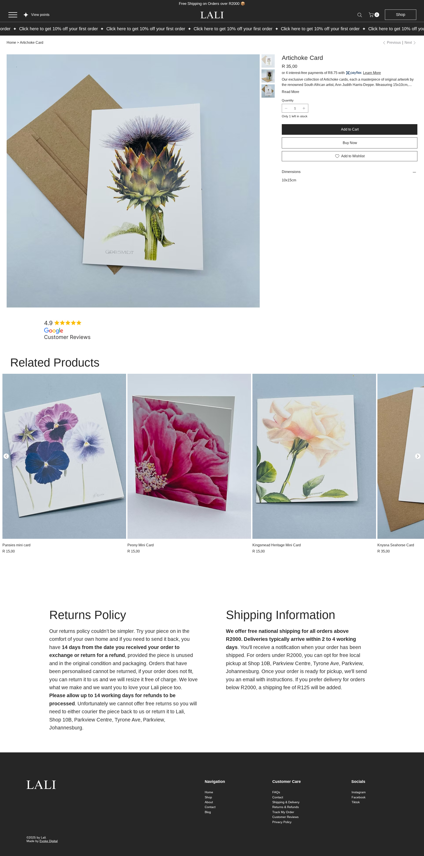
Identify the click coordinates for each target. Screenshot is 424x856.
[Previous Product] (6, 456)
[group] (212, 464)
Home (209, 792)
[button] (374, 14)
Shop (208, 797)
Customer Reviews (285, 817)
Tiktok (356, 802)
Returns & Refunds (285, 807)
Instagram (359, 792)
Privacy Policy (282, 822)
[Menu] (12, 14)
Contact (210, 807)
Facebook (358, 797)
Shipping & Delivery (285, 802)
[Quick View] (64, 456)
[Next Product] (417, 456)
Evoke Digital (49, 841)
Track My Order (283, 812)
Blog (208, 812)
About (209, 802)
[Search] (359, 15)
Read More (290, 92)
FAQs (276, 792)
